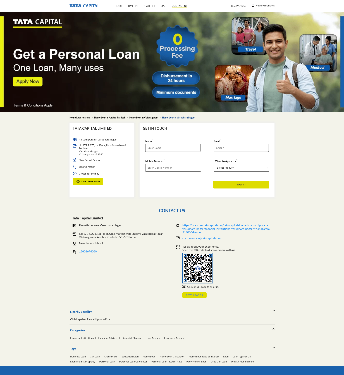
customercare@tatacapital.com (201, 238)
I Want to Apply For (225, 161)
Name (149, 141)
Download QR (194, 295)
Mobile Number (154, 161)
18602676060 (87, 166)
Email (217, 141)
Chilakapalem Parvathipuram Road (90, 319)
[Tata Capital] (84, 6)
